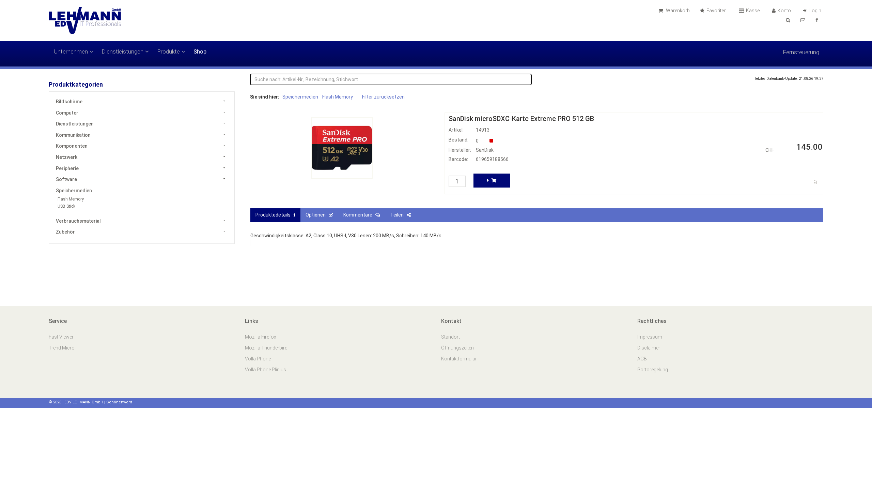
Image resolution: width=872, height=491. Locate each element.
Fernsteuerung (801, 52)
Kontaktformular (459, 358)
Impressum (649, 337)
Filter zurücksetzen (383, 97)
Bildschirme (69, 101)
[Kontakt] (802, 20)
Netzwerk (66, 157)
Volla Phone (258, 358)
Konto (785, 10)
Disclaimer (648, 348)
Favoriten (717, 10)
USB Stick (66, 206)
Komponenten (72, 146)
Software (66, 179)
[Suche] (788, 20)
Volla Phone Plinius (266, 369)
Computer (67, 113)
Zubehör (65, 232)
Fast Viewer (62, 337)
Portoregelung (652, 369)
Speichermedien (74, 190)
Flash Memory (71, 199)
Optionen (317, 215)
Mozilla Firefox (260, 337)
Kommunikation (73, 135)
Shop (199, 51)
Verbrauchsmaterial (78, 221)
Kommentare (359, 215)
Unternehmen (71, 51)
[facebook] (816, 20)
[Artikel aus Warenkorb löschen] (816, 182)
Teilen (398, 215)
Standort (450, 337)
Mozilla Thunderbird (266, 348)
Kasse (753, 10)
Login (815, 10)
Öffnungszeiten (457, 348)
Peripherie (67, 168)
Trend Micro (62, 348)
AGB (642, 358)
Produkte (168, 51)
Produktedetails (274, 215)
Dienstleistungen (122, 51)
